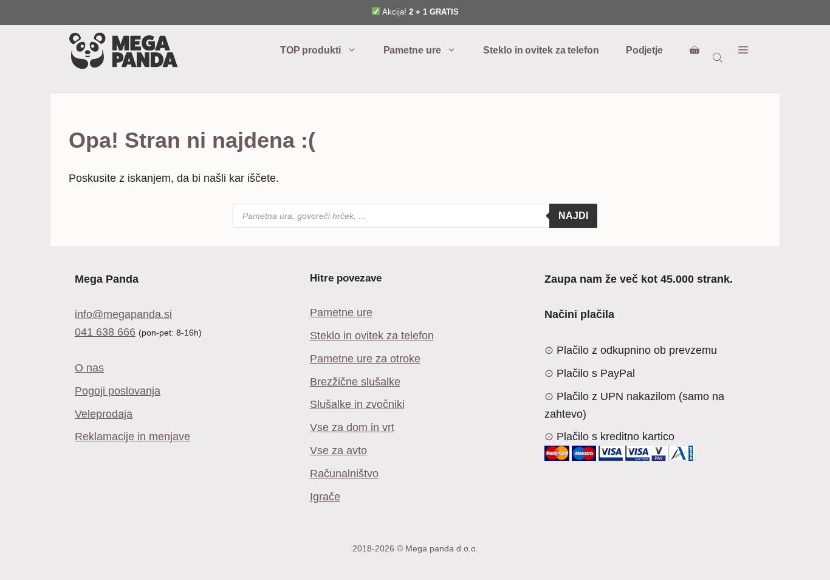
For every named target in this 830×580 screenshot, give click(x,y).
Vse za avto (338, 450)
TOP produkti (310, 50)
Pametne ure (412, 50)
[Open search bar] (719, 57)
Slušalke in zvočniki (357, 404)
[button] (743, 50)
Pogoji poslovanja (117, 391)
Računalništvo (344, 474)
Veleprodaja (103, 414)
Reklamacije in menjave (132, 436)
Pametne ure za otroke (365, 359)
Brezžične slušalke (355, 382)
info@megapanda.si (123, 314)
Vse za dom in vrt (352, 427)
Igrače (325, 497)
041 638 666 (105, 332)
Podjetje (644, 50)
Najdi (573, 215)
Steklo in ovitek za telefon (540, 50)
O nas (89, 368)
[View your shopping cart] (694, 50)
